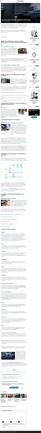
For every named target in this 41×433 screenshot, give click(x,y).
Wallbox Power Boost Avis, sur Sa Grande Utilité (24, 400)
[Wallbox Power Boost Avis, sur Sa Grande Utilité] (24, 394)
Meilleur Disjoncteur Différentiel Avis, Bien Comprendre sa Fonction (3, 401)
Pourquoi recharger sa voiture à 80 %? (11, 374)
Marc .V (2, 21)
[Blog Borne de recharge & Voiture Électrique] (11, 394)
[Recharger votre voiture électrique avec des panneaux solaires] (17, 394)
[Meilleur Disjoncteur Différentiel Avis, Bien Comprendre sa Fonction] (4, 394)
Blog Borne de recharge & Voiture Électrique (10, 400)
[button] (14, 375)
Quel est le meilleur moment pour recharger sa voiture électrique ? (12, 384)
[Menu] (1, 1)
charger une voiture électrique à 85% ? (14, 341)
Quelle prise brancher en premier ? (10, 381)
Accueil (2, 3)
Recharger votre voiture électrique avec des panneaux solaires (17, 400)
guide (4, 3)
